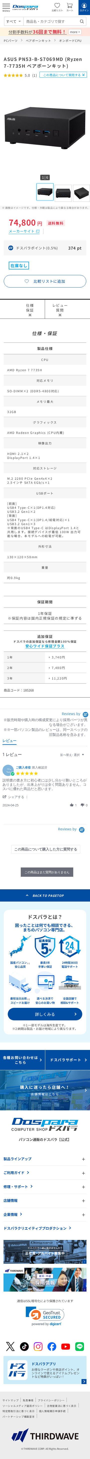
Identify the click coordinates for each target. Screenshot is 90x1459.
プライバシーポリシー (51, 1400)
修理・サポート (16, 1186)
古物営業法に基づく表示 (61, 1406)
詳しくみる (45, 1014)
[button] (15, 796)
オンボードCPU (70, 40)
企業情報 (11, 1214)
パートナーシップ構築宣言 (18, 1416)
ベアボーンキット (38, 40)
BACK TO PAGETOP (48, 895)
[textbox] (86, 757)
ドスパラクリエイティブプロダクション (35, 1228)
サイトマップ (10, 1400)
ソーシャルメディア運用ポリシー (22, 1406)
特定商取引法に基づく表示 (18, 1411)
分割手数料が (37, 32)
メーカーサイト (22, 231)
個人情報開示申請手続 (52, 1411)
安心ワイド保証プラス (45, 645)
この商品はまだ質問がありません (47, 872)
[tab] (9, 741)
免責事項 (28, 1400)
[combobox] (55, 21)
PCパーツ (11, 40)
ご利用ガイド (14, 1172)
